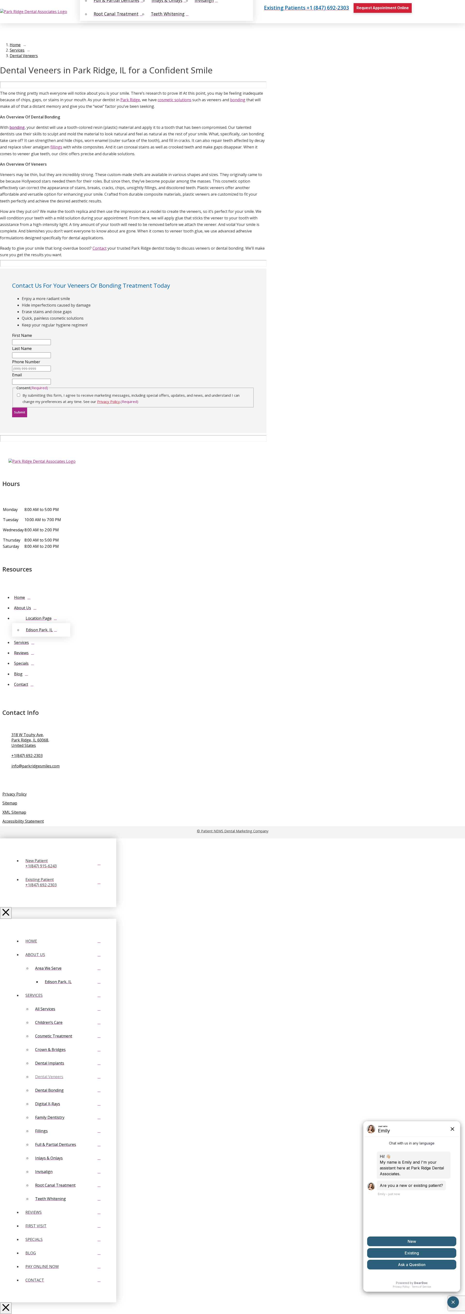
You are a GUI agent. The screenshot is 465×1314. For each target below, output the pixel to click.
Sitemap (9, 803)
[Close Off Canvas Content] (6, 913)
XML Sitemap (14, 812)
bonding (237, 99)
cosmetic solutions (174, 99)
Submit (19, 412)
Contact (100, 248)
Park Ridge (130, 99)
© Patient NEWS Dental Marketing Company (232, 831)
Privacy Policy (108, 401)
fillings (56, 147)
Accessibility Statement (23, 821)
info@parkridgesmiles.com (35, 766)
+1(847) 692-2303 (27, 755)
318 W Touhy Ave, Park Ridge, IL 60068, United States (30, 740)
